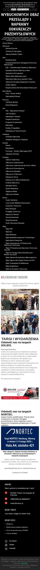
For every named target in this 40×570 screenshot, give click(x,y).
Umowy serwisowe (12, 217)
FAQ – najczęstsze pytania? (15, 111)
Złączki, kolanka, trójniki (14, 54)
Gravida (24, 563)
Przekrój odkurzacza (13, 183)
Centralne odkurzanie (13, 137)
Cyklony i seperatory (12, 160)
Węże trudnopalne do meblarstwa (17, 263)
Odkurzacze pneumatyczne (15, 168)
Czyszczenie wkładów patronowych (18, 203)
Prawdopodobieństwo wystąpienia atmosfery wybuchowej (20, 64)
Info (4, 108)
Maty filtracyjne (11, 209)
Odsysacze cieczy (12, 177)
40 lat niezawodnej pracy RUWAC (17, 530)
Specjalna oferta (11, 186)
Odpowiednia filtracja (13, 96)
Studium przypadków (13, 128)
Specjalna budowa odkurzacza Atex (18, 70)
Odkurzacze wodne (12, 194)
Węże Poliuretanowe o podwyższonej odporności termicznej (17, 244)
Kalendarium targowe (13, 116)
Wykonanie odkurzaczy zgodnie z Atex (19, 79)
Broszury (6, 100)
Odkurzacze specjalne (13, 171)
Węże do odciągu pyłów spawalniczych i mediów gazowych (18, 254)
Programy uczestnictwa (14, 122)
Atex (4, 58)
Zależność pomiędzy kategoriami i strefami (20, 82)
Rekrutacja (9, 125)
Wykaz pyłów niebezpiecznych (16, 76)
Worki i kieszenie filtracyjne (15, 223)
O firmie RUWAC (11, 533)
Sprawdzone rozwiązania (14, 73)
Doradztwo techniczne (13, 206)
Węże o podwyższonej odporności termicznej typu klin (20, 249)
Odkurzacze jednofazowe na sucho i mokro (21, 165)
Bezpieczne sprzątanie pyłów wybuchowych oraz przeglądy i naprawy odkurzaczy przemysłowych (20, 19)
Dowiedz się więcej (23, 9)
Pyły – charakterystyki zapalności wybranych (21, 68)
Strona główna (8, 43)
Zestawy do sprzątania (13, 51)
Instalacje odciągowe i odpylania (17, 140)
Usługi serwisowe (12, 220)
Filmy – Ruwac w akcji (13, 93)
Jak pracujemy (10, 114)
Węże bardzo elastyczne (14, 240)
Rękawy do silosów (12, 214)
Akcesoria (6, 46)
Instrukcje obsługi (12, 102)
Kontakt (5, 143)
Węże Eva (9, 232)
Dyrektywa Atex (11, 60)
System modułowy (12, 188)
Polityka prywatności (13, 119)
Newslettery (10, 148)
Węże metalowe (11, 235)
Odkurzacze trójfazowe (14, 174)
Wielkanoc (9, 524)
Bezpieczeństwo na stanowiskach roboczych (21, 88)
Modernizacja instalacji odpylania (17, 527)
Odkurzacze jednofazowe (14, 163)
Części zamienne (11, 200)
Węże (4, 226)
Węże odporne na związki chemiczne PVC (20, 260)
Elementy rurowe (11, 48)
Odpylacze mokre (11, 191)
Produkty (6, 157)
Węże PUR (9, 229)
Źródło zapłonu (11, 85)
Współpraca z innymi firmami (16, 131)
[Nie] (37, 6)
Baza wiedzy (7, 91)
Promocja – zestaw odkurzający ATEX (19, 151)
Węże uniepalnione (12, 266)
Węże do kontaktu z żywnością (16, 269)
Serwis (5, 198)
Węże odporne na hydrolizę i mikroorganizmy (21, 257)
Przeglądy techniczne (13, 212)
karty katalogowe (12, 105)
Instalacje (6, 134)
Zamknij (13, 9)
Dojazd (8, 145)
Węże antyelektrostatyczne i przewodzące (20, 237)
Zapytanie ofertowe (12, 154)
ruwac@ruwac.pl (16, 503)
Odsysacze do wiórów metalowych (17, 180)
